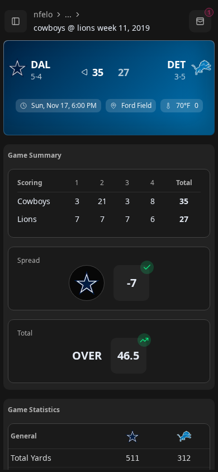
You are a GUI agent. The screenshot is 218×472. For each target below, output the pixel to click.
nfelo (43, 14)
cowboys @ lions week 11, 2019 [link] (92, 27)
